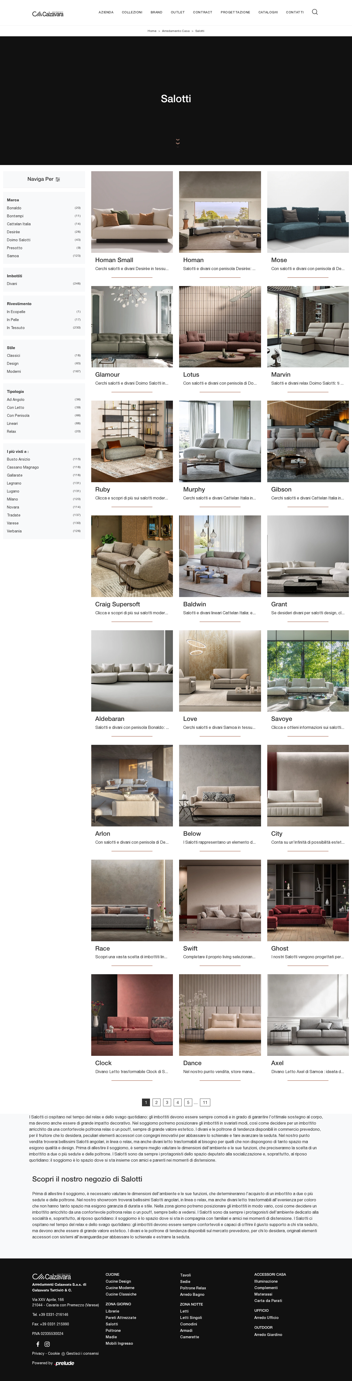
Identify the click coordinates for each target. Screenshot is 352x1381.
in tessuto (16, 328)
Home (152, 31)
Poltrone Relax (193, 1288)
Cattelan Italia (19, 224)
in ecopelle (16, 312)
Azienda (106, 12)
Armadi (186, 1331)
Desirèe (13, 232)
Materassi (263, 1294)
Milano (12, 499)
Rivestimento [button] (19, 303)
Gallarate (14, 475)
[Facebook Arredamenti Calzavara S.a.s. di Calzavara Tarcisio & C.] (36, 1343)
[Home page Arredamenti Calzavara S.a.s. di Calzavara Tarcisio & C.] (47, 12)
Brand (157, 12)
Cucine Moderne (120, 1288)
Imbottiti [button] (14, 275)
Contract (203, 12)
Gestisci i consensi (82, 1353)
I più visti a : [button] (18, 451)
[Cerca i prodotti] (316, 12)
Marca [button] (13, 199)
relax (11, 431)
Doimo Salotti (18, 240)
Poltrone (113, 1331)
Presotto (14, 248)
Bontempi (15, 216)
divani (12, 284)
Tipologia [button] (15, 391)
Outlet (178, 12)
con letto (15, 407)
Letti (184, 1311)
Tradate (13, 515)
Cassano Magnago (23, 467)
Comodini (188, 1324)
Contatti (295, 12)
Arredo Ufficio (266, 1318)
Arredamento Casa (176, 31)
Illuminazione (266, 1281)
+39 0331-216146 (53, 1315)
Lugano (13, 491)
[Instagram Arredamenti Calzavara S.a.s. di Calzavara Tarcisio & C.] (45, 1343)
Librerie (112, 1311)
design (13, 363)
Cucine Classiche (121, 1294)
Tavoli (185, 1275)
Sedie (185, 1282)
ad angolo (15, 400)
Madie (111, 1337)
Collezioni (132, 12)
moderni (14, 371)
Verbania (14, 531)
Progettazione (235, 12)
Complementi (266, 1288)
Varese (13, 523)
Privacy (38, 1353)
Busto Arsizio (18, 459)
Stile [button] (11, 347)
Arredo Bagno (192, 1295)
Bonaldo (14, 208)
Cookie (54, 1353)
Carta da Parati (268, 1301)
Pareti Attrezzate (121, 1318)
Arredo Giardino (268, 1335)
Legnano (14, 483)
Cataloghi (268, 12)
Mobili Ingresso (119, 1343)
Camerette (189, 1337)
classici (13, 355)
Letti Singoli (191, 1318)
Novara (13, 507)
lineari (12, 423)
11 (205, 1102)
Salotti (199, 31)
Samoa (13, 256)
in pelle (13, 320)
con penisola (18, 415)
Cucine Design (118, 1281)
